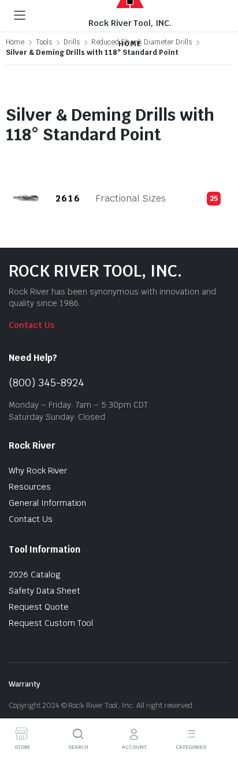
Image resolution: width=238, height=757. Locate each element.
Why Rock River (38, 470)
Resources (30, 487)
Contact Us (32, 325)
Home (15, 42)
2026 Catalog (35, 574)
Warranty (24, 684)
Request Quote (39, 607)
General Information (47, 503)
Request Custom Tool (51, 623)
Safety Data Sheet (44, 591)
